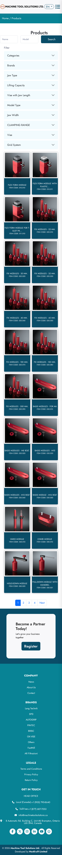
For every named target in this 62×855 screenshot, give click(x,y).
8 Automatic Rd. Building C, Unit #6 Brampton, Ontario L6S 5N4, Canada (33, 822)
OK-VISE (31, 736)
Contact (31, 693)
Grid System (14, 145)
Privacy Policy (31, 774)
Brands (11, 65)
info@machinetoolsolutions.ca (33, 815)
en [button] (48, 7)
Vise (9, 135)
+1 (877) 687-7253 (37, 809)
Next (42, 603)
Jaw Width (13, 115)
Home (5, 18)
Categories (13, 55)
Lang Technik (31, 708)
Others (31, 742)
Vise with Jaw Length (18, 95)
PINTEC (31, 725)
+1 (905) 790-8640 (40, 802)
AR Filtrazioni (31, 753)
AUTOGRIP (31, 719)
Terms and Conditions (31, 769)
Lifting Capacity (16, 85)
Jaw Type (12, 75)
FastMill (31, 748)
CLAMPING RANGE (18, 125)
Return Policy (31, 780)
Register (31, 646)
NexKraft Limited (38, 851)
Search (51, 39)
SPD (31, 714)
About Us (31, 687)
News (31, 682)
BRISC (31, 731)
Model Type (13, 105)
